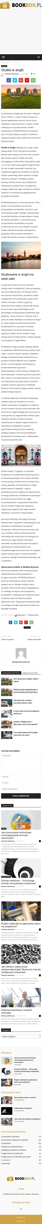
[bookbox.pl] (21, 5)
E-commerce (5, 1160)
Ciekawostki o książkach (23, 1108)
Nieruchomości (6, 877)
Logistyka (4, 920)
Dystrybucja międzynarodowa (12, 1147)
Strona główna (5, 62)
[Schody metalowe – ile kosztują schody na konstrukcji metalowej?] (21, 868)
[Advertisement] (21, 32)
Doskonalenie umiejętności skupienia (14, 1140)
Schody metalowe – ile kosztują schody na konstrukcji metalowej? (18, 882)
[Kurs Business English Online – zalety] (6, 681)
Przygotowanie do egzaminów (12, 1153)
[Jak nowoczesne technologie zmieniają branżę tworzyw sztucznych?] (21, 820)
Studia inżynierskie (34, 639)
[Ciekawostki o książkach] (6, 1111)
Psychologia (5, 1163)
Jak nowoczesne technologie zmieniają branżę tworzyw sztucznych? (16, 835)
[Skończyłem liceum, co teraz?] (6, 1100)
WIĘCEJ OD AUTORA (30, 673)
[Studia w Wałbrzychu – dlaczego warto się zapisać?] (6, 724)
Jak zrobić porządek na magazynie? (27, 1119)
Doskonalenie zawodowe (10, 1137)
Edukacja (4, 66)
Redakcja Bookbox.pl (12, 74)
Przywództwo (6, 1143)
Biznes (4, 828)
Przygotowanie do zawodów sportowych (16, 1157)
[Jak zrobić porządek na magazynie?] (6, 1122)
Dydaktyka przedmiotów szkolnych (13, 1150)
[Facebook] (21, 1209)
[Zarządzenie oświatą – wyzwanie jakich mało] (6, 703)
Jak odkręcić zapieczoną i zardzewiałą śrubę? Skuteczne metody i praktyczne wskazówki (21, 969)
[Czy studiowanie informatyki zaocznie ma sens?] (6, 735)
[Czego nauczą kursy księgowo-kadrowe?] (6, 713)
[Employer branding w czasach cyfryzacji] (21, 997)
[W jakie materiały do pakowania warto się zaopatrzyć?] (21, 911)
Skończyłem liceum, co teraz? (25, 1097)
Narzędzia (5, 963)
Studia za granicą (7, 639)
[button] (39, 57)
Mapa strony (21, 1217)
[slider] (8, 615)
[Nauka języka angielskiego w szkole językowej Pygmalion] (6, 692)
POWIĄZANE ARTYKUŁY (11, 673)
